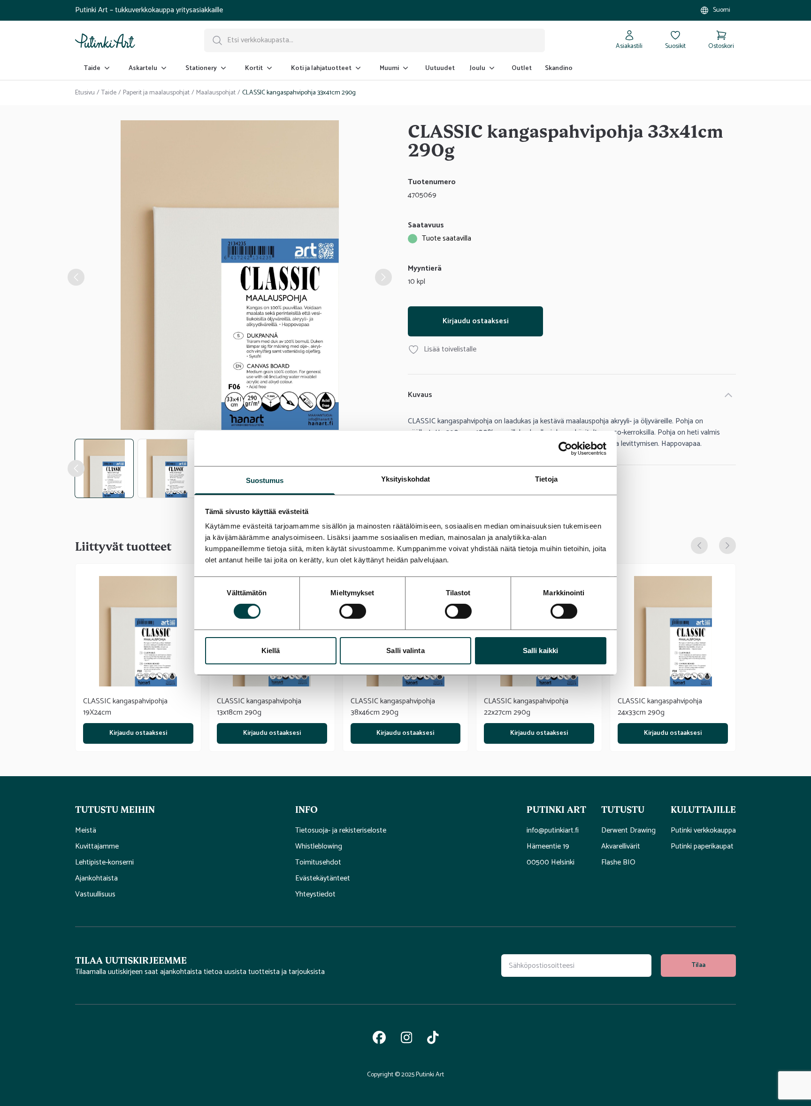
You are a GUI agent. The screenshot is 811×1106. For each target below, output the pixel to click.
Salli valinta (405, 650)
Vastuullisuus (95, 894)
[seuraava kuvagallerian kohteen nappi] (383, 277)
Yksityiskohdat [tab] (405, 479)
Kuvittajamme (97, 846)
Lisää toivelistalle (450, 349)
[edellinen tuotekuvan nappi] (76, 468)
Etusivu (85, 93)
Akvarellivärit (620, 846)
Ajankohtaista (96, 878)
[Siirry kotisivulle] (105, 40)
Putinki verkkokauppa (703, 830)
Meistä (85, 830)
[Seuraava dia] (727, 545)
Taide (108, 93)
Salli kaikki (540, 650)
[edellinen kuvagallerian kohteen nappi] (76, 277)
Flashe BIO (618, 862)
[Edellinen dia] (699, 545)
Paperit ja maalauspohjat (156, 93)
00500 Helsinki (550, 862)
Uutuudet (440, 68)
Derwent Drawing (628, 830)
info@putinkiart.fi (553, 830)
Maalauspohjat (216, 93)
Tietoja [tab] (546, 479)
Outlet (522, 68)
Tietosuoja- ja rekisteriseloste (340, 830)
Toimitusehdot (318, 862)
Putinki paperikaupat (702, 846)
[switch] (352, 611)
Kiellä (270, 650)
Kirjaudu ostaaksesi (476, 321)
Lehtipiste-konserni (104, 862)
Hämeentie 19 (548, 846)
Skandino (559, 68)
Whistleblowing (318, 846)
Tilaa (698, 965)
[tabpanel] (229, 277)
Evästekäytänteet (322, 878)
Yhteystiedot (315, 894)
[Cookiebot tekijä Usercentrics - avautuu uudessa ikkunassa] (565, 448)
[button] (177, 809)
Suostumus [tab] (265, 480)
